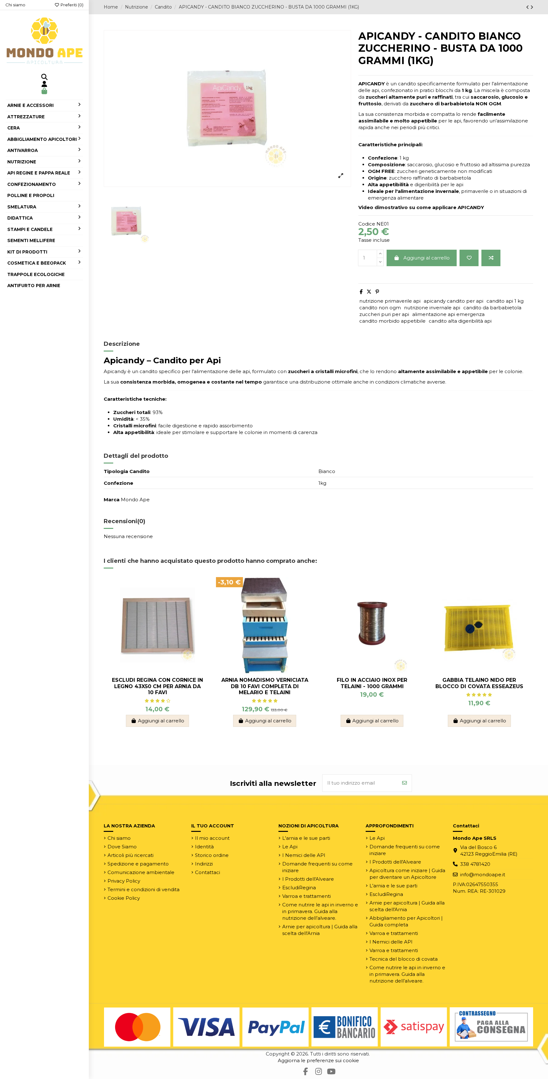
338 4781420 (475, 864)
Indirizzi (204, 864)
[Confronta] (490, 258)
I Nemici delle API (303, 855)
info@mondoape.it (482, 875)
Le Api (289, 847)
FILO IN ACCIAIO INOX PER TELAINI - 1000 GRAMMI (372, 683)
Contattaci (207, 872)
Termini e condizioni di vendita (143, 889)
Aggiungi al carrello (426, 258)
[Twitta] (369, 292)
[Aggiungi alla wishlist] (469, 258)
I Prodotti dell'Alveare (308, 879)
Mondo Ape (135, 500)
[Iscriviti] (404, 783)
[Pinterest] (377, 292)
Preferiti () (71, 4)
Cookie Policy (124, 898)
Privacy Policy (124, 881)
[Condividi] (361, 292)
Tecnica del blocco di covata (403, 959)
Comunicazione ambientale (141, 872)
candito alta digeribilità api (460, 321)
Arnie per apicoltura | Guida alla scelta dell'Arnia (319, 930)
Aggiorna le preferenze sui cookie (318, 1060)
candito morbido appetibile (392, 321)
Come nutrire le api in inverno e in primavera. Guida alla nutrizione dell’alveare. (320, 911)
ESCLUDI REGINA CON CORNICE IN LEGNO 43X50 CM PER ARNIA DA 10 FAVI (157, 686)
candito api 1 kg (505, 301)
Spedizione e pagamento (138, 864)
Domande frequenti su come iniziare (317, 867)
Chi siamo (15, 4)
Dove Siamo (122, 847)
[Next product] (531, 7)
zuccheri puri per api (384, 314)
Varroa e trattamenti (306, 896)
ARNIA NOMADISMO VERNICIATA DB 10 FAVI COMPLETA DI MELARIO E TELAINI (264, 686)
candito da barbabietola (492, 308)
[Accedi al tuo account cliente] (44, 84)
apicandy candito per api (453, 301)
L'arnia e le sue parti (306, 838)
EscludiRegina (299, 888)
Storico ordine (212, 855)
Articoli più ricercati (130, 855)
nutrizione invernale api (432, 308)
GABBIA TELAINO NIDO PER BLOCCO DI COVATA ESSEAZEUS (479, 683)
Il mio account (212, 838)
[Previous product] (528, 7)
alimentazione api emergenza (448, 314)
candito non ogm (380, 308)
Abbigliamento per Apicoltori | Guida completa (406, 921)
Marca (112, 500)
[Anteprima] (201, 610)
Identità (204, 847)
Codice (366, 224)
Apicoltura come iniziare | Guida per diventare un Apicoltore (407, 873)
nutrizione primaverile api (390, 301)
